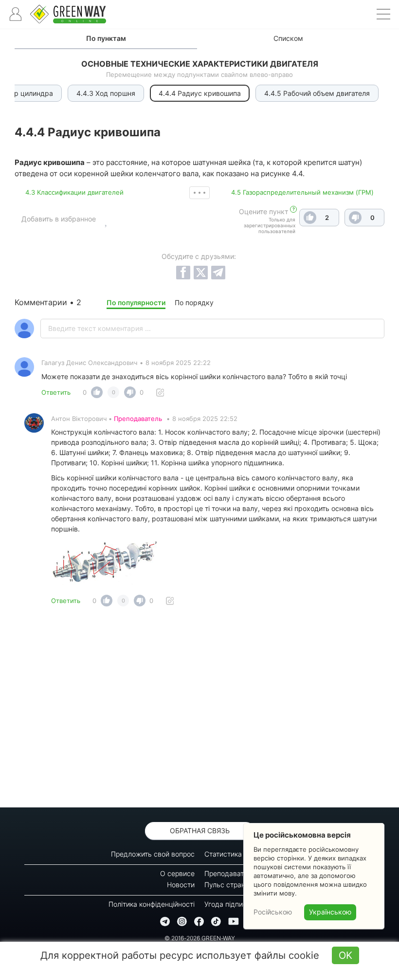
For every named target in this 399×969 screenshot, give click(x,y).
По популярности (136, 302)
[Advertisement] (199, 709)
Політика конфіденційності (152, 904)
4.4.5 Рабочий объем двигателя (317, 93)
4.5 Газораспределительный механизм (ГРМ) (302, 192)
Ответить (56, 392)
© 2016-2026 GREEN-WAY (199, 938)
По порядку (194, 302)
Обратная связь (200, 830)
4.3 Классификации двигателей (74, 192)
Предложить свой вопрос (153, 854)
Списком (288, 38)
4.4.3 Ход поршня (105, 93)
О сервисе (177, 873)
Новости (181, 884)
